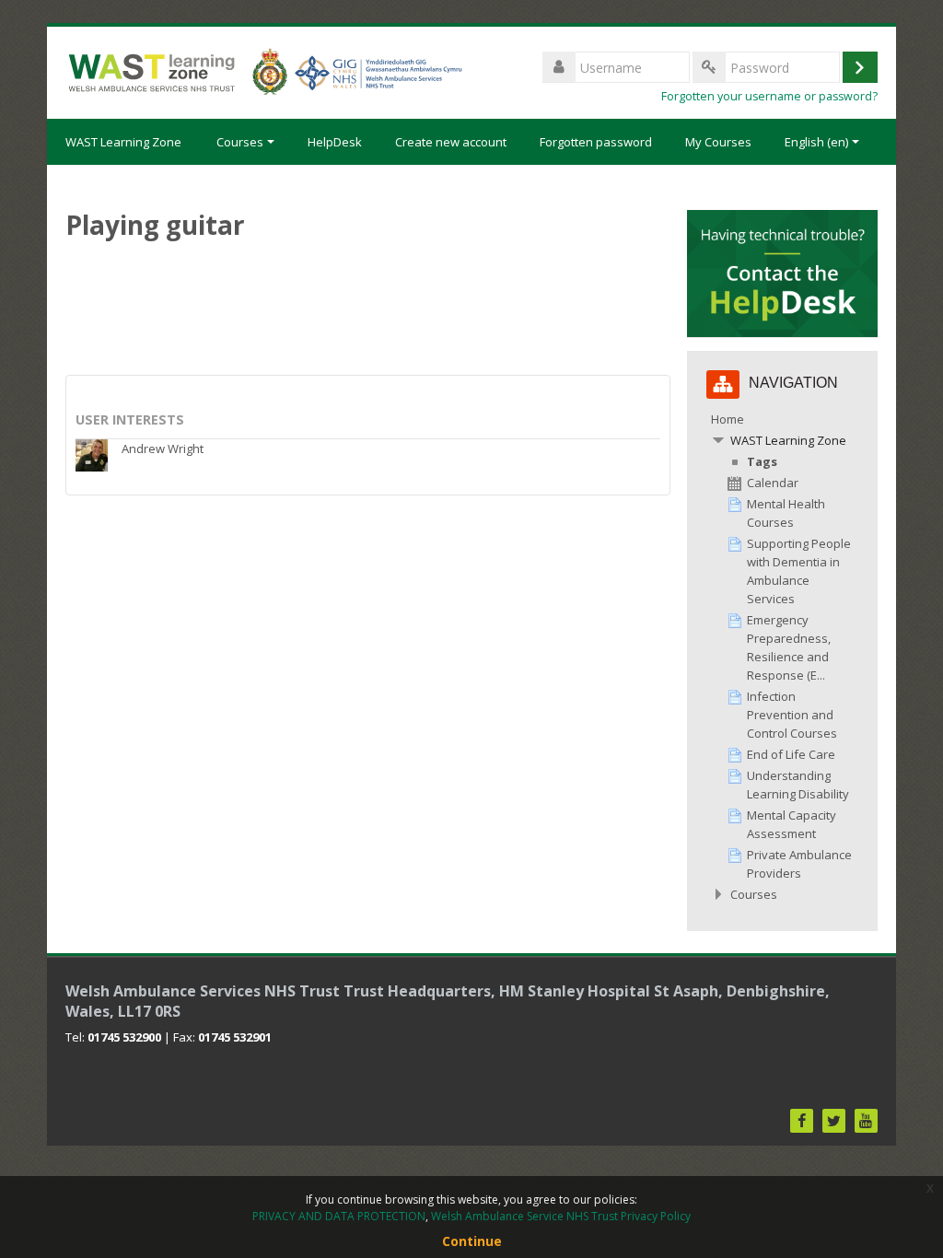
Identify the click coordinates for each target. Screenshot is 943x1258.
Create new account (450, 142)
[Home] (263, 71)
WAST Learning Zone (123, 142)
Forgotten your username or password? (769, 96)
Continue (472, 1241)
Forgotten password (596, 142)
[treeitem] (782, 656)
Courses (239, 142)
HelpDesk (335, 142)
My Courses (718, 142)
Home (727, 419)
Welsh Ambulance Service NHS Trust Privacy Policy (561, 1216)
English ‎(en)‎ (816, 142)
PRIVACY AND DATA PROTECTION (338, 1216)
